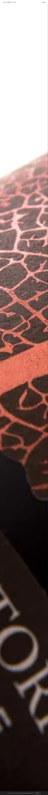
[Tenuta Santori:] (9, 2)
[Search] (42, 2)
